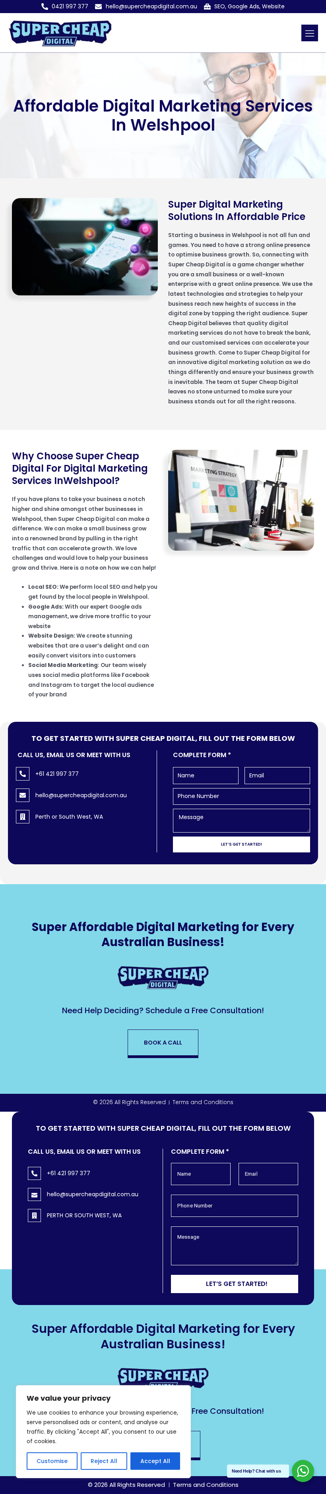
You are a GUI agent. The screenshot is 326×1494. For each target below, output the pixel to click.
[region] (103, 1431)
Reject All (104, 1461)
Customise (52, 1461)
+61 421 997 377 (57, 774)
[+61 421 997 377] (22, 774)
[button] (309, 33)
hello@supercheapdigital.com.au (81, 795)
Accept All (155, 1461)
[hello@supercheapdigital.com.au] (22, 795)
